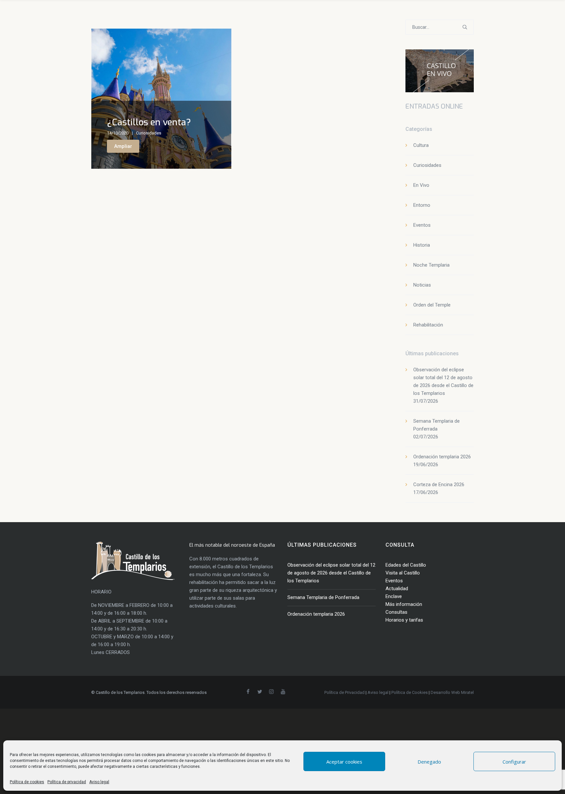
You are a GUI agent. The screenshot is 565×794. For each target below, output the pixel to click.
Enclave (393, 596)
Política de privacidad (66, 782)
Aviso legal (99, 782)
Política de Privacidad (344, 692)
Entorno (421, 205)
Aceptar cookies (344, 761)
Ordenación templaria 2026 (442, 457)
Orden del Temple (432, 305)
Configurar (514, 761)
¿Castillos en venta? (149, 122)
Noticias (422, 285)
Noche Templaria (431, 265)
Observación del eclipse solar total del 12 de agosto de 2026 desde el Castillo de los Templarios (331, 573)
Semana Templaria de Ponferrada (323, 597)
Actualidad (396, 588)
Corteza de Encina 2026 (438, 484)
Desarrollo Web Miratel (452, 692)
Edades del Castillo (405, 565)
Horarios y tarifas (404, 620)
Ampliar (123, 146)
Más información (403, 604)
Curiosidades (148, 133)
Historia (421, 245)
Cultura (421, 145)
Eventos (422, 225)
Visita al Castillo (402, 573)
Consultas (396, 612)
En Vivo (421, 185)
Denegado (429, 761)
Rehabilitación (428, 325)
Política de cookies (27, 782)
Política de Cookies (409, 692)
